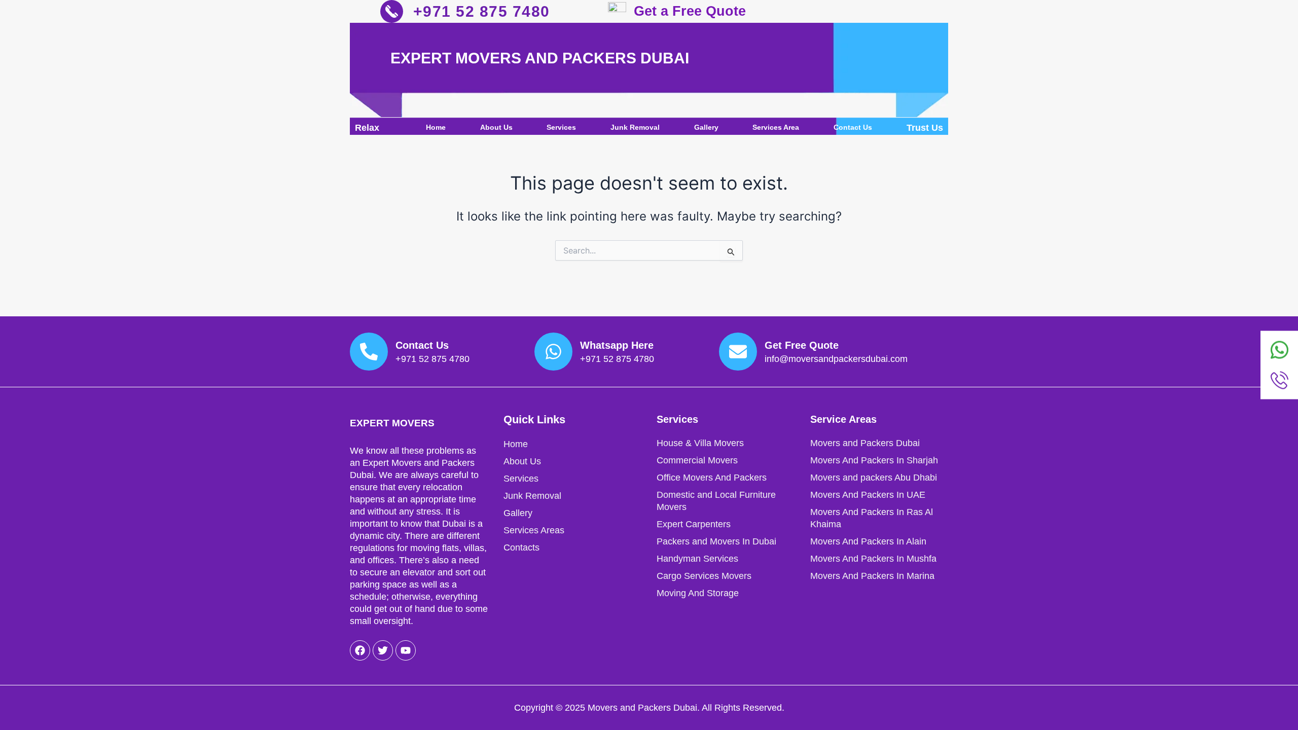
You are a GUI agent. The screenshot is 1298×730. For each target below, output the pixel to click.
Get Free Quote (802, 345)
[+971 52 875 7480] (391, 11)
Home (436, 127)
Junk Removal (635, 127)
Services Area (775, 127)
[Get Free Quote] (738, 352)
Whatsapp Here (617, 345)
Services (561, 127)
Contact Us (853, 127)
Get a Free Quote (690, 11)
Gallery (706, 127)
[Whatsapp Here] (553, 352)
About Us (496, 127)
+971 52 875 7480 (481, 11)
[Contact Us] (369, 352)
